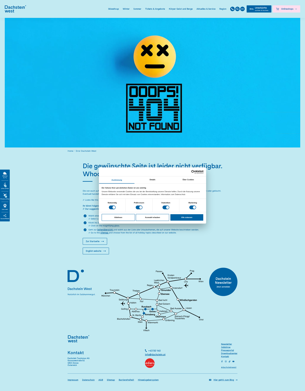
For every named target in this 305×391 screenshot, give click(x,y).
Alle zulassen (186, 217)
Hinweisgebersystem (148, 380)
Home (70, 151)
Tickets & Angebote (155, 9)
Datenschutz (88, 380)
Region (222, 9)
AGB (100, 380)
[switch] (139, 207)
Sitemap (111, 380)
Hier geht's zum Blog (224, 380)
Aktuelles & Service (206, 9)
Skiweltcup (113, 9)
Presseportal (227, 350)
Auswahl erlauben (152, 217)
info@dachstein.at (155, 354)
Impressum (73, 380)
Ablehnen (118, 217)
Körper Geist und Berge (181, 9)
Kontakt (225, 356)
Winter (126, 9)
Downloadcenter (229, 353)
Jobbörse (225, 347)
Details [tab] (152, 180)
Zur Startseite (92, 241)
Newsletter (226, 344)
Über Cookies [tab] (188, 180)
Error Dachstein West (86, 151)
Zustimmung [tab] (117, 180)
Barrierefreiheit (126, 380)
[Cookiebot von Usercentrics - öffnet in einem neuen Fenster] (193, 172)
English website (93, 251)
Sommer (137, 9)
